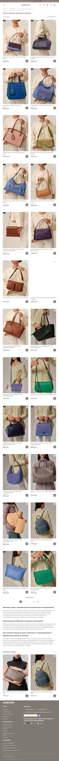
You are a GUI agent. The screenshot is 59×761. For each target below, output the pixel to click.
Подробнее (23, 404)
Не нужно (36, 404)
